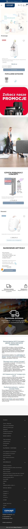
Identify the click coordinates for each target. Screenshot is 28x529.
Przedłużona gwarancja (8, 431)
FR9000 (4, 481)
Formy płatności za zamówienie (9, 451)
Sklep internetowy (13, 527)
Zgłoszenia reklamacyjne (8, 427)
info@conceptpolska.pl (7, 522)
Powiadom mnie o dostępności (14, 240)
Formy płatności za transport (9, 453)
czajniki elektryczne (20, 354)
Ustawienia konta (6, 441)
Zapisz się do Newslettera (8, 425)
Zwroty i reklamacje (7, 423)
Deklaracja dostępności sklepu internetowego (12, 467)
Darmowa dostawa (7, 455)
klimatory (4, 357)
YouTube (5, 497)
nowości (10, 398)
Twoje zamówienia (7, 439)
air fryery (17, 356)
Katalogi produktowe (7, 433)
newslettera (21, 398)
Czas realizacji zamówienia (8, 457)
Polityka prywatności (7, 465)
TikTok (4, 495)
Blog (4, 483)
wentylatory (21, 356)
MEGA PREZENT (6, 469)
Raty (4, 459)
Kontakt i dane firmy (7, 503)
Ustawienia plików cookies (8, 485)
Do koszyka (14, 69)
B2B (4, 507)
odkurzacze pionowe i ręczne (8, 356)
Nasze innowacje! (6, 471)
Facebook (5, 491)
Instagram (5, 493)
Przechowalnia (6, 443)
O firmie (4, 505)
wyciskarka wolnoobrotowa (6, 266)
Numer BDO (5, 479)
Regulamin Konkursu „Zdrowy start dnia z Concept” (13, 473)
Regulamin (5, 429)
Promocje (5, 445)
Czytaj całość (9, 270)
